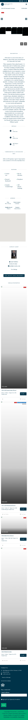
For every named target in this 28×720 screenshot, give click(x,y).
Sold (25, 287)
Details (23, 393)
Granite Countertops (9, 185)
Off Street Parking (20, 186)
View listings (14, 269)
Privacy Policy (8, 715)
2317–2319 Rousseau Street (8, 505)
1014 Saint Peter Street (7, 535)
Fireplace (20, 179)
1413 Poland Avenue (6, 651)
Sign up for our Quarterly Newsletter (11, 699)
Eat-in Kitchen (20, 174)
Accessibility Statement (17, 717)
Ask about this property (14, 275)
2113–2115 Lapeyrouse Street (8, 390)
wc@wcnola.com (6, 674)
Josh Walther (6, 514)
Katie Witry (6, 660)
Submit (3, 705)
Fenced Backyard (8, 180)
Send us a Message (6, 677)
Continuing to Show (22, 402)
